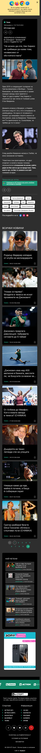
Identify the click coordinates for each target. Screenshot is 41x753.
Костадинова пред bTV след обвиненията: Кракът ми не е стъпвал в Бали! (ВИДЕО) (23, 588)
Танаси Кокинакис (27, 206)
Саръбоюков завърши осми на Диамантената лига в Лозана (22, 620)
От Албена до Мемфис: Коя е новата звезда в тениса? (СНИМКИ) (16, 412)
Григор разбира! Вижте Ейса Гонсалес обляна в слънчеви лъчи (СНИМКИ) (18, 528)
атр (23, 202)
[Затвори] (37, 2)
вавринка (31, 202)
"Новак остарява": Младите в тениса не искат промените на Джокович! (18, 294)
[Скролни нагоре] (31, 727)
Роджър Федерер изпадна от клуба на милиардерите (18, 256)
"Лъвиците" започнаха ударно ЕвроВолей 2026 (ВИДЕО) (22, 600)
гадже (6, 206)
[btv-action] (20, 684)
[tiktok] (14, 727)
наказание (7, 202)
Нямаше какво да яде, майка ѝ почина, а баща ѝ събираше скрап (16, 488)
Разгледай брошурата (21, 635)
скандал (6, 198)
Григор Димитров (17, 198)
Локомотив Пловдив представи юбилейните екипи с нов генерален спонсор (22, 576)
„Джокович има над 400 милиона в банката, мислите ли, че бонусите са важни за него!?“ (19, 373)
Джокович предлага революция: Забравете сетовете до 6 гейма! (16, 334)
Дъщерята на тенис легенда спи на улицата (16, 450)
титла (28, 198)
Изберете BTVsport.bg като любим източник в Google (20, 183)
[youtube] (19, 727)
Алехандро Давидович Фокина (23, 210)
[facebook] (8, 727)
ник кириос (7, 210)
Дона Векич (14, 206)
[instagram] (25, 727)
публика (16, 202)
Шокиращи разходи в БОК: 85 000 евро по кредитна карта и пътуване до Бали (24, 610)
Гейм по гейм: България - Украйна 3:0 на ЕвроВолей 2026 (23, 565)
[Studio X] (22, 750)
